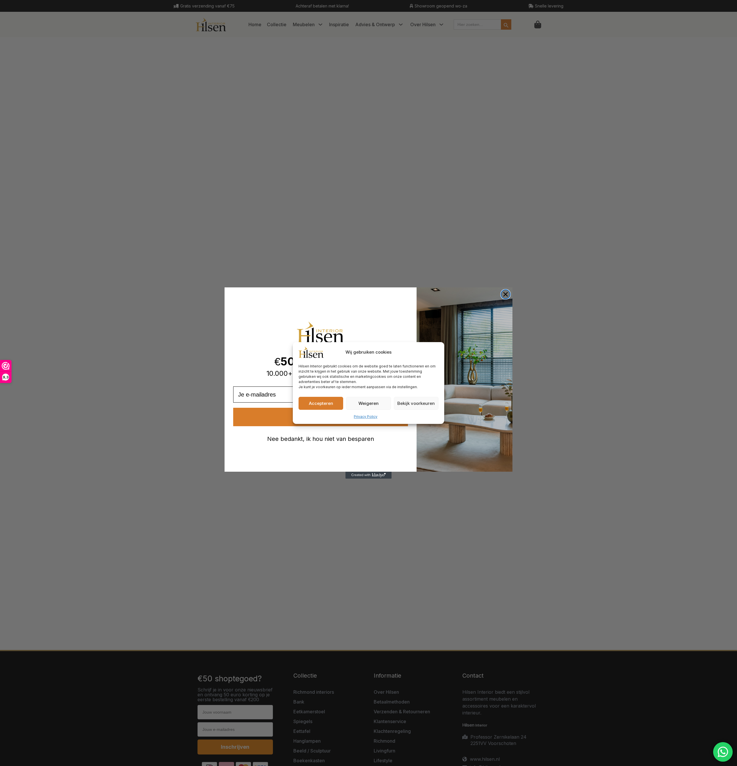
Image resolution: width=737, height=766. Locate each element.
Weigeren (368, 403)
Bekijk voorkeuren (416, 403)
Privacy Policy (365, 416)
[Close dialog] (505, 294)
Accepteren (321, 403)
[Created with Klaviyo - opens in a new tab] (368, 475)
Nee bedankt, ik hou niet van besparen (320, 438)
